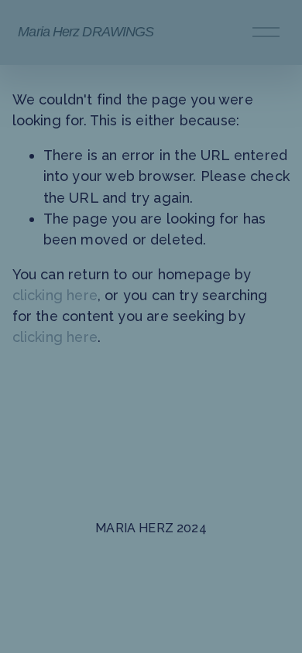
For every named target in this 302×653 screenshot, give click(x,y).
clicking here (55, 295)
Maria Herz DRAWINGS (85, 31)
